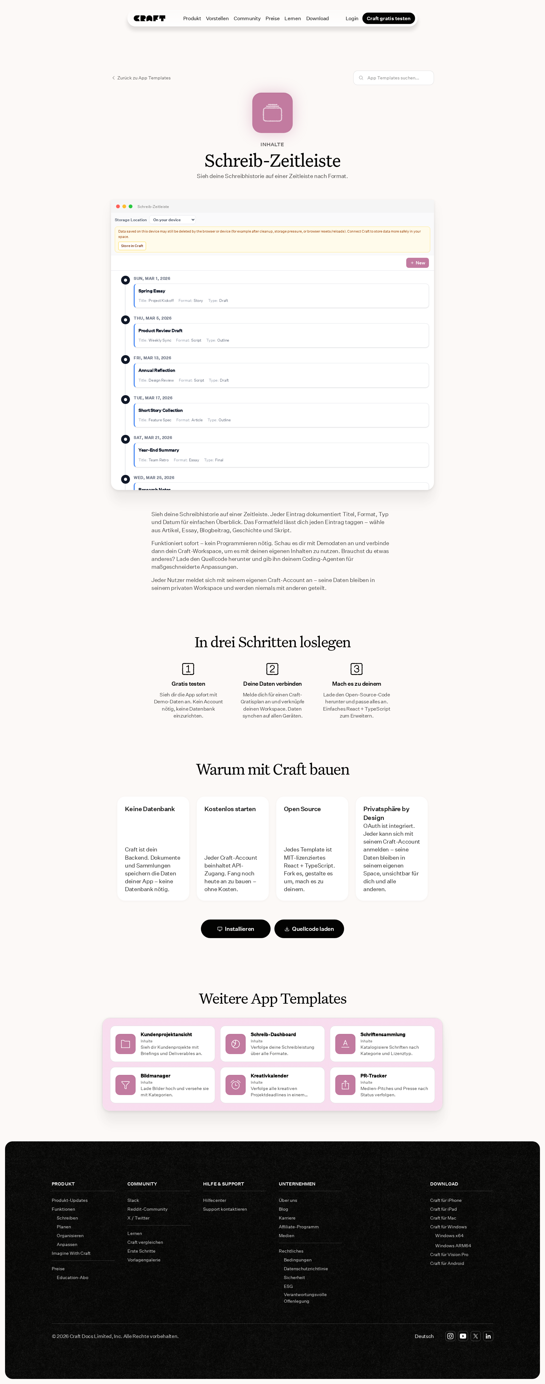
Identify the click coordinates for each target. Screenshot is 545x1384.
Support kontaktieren (225, 1209)
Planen (64, 1227)
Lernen (292, 18)
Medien (286, 1235)
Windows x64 (449, 1235)
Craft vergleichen (145, 1242)
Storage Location (131, 219)
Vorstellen (217, 18)
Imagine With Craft (71, 1253)
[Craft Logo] (149, 18)
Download (317, 18)
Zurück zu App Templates (144, 78)
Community (247, 18)
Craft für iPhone (446, 1200)
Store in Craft (132, 245)
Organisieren (70, 1235)
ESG (288, 1286)
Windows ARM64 (453, 1245)
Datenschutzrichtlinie (306, 1269)
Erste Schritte (141, 1251)
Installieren (239, 928)
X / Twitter (138, 1218)
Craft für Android (447, 1263)
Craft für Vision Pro (449, 1254)
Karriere (287, 1218)
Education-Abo (72, 1277)
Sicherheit (294, 1277)
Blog (283, 1209)
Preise (272, 18)
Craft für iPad (443, 1209)
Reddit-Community (147, 1209)
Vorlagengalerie (144, 1260)
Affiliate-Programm (299, 1227)
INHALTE (272, 144)
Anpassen (67, 1244)
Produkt (192, 18)
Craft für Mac (443, 1218)
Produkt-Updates (70, 1200)
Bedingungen (298, 1260)
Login (352, 18)
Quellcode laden (313, 928)
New (420, 263)
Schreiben (67, 1218)
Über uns (288, 1200)
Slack (133, 1200)
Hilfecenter (214, 1200)
